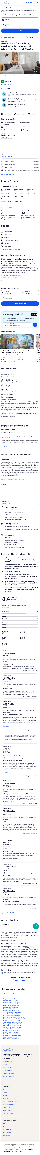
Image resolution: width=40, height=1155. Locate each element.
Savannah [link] (8, 7)
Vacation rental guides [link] (8, 1073)
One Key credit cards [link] (8, 1076)
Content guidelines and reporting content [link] (13, 1116)
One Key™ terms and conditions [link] (11, 1101)
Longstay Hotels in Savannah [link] (11, 999)
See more (4, 281)
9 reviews (13, 599)
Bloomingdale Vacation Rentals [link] (12, 1024)
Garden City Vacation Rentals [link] (11, 1030)
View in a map (6, 156)
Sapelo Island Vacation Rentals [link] (12, 1027)
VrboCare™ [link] (5, 1064)
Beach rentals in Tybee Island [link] (11, 1002)
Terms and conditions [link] (8, 1104)
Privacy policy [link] (6, 1107)
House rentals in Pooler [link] (10, 1009)
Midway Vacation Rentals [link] (10, 1032)
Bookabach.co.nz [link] (7, 1132)
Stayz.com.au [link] (6, 1135)
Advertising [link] (6, 1082)
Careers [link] (5, 1092)
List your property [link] (7, 1061)
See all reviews (9, 913)
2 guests (8, 26)
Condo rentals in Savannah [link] (11, 1005)
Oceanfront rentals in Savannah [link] (12, 1012)
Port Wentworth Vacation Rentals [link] (12, 1035)
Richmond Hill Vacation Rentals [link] (12, 1025)
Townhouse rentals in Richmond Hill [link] (13, 1022)
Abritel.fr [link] (5, 1126)
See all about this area (7, 174)
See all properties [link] (9, 37)
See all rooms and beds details (11, 249)
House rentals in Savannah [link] (10, 1007)
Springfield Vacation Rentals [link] (11, 1039)
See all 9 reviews (6, 84)
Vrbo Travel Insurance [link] (8, 1079)
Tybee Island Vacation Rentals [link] (11, 1029)
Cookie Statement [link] (7, 1110)
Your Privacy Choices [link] (8, 1113)
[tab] (9, 994)
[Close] (37, 1144)
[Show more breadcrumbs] (2, 7)
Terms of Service (18, 1151)
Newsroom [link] (6, 1098)
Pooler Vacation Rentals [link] (10, 1034)
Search (20, 31)
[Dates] (20, 19)
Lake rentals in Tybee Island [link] (11, 1010)
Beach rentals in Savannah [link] (10, 1000)
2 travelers (8, 299)
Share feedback (20, 980)
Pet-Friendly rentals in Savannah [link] (12, 1015)
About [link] (4, 1089)
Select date (9, 293)
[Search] (35, 325)
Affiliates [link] (5, 1095)
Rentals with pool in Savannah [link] (11, 1020)
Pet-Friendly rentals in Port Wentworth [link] (14, 1019)
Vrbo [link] (4, 1123)
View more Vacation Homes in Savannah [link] (12, 479)
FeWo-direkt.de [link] (7, 1129)
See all (3, 133)
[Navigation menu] (37, 2)
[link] (36, 37)
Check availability (20, 303)
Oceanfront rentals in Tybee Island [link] (13, 1014)
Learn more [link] (5, 608)
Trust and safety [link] (7, 1067)
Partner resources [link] (7, 1070)
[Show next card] (37, 62)
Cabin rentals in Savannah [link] (10, 1004)
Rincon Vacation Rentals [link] (10, 1037)
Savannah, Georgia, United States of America (20, 15)
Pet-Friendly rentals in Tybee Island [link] (13, 1017)
